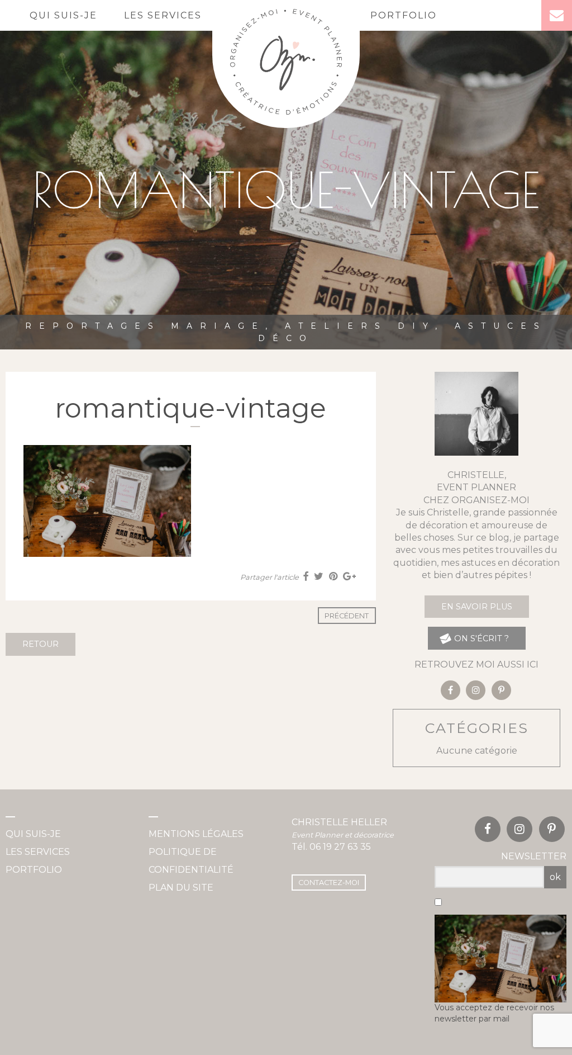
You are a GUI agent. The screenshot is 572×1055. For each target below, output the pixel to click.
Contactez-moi (328, 882)
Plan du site (181, 887)
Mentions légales (196, 834)
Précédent (347, 616)
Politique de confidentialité (191, 860)
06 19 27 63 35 (340, 846)
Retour (40, 644)
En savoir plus (476, 607)
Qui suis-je (63, 15)
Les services (163, 15)
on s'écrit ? (480, 638)
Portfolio (403, 15)
